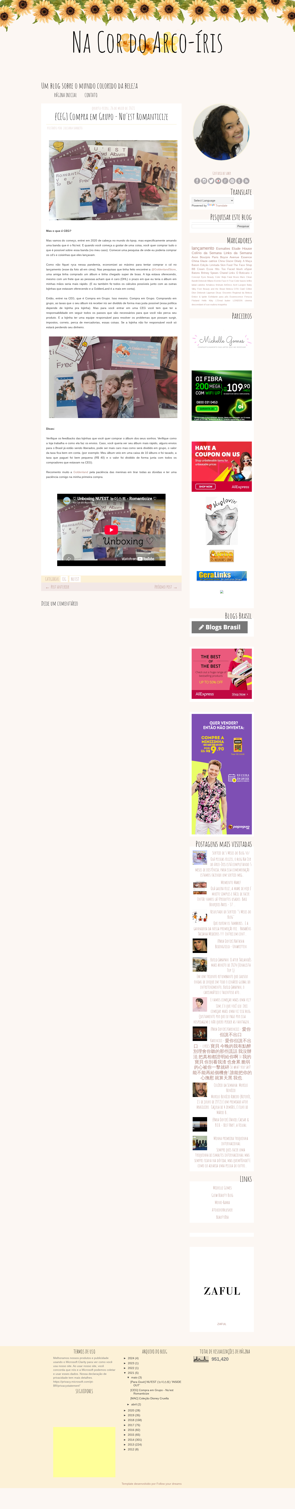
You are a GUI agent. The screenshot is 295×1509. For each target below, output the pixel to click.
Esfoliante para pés (218, 296)
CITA (236, 289)
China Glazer (225, 261)
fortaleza (210, 285)
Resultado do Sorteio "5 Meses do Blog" (231, 914)
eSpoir (248, 269)
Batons (196, 273)
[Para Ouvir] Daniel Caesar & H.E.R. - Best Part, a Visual (231, 1122)
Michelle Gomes (222, 1187)
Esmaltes (223, 248)
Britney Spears (210, 273)
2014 (131, 1439)
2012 (131, 1449)
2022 (131, 1368)
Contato (91, 95)
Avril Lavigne (239, 285)
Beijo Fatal (227, 277)
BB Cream (198, 269)
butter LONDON (233, 300)
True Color (234, 281)
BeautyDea (222, 1217)
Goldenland (80, 472)
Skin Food (226, 265)
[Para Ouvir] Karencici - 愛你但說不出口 (231, 1031)
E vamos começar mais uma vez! (231, 999)
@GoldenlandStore (164, 269)
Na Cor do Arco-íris (147, 41)
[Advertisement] (84, 1452)
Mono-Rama (222, 1202)
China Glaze (200, 261)
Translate (221, 205)
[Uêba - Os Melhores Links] (222, 561)
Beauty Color (213, 277)
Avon (195, 257)
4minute (219, 285)
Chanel (224, 273)
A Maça (247, 261)
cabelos (201, 285)
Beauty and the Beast (214, 289)
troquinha (222, 304)
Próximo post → (166, 587)
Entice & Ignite (199, 296)
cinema (248, 300)
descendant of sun (201, 304)
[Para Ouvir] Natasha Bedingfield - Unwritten (231, 943)
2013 (131, 1444)
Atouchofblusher (222, 1210)
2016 (131, 1429)
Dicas (218, 292)
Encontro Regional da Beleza (237, 292)
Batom (195, 265)
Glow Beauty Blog (222, 1195)
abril (134, 1404)
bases (243, 281)
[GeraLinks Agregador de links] (222, 580)
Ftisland (195, 300)
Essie (209, 269)
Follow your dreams (169, 1483)
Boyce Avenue (229, 257)
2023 (131, 1363)
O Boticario (243, 273)
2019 (131, 1415)
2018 (131, 1420)
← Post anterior (57, 587)
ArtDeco (228, 285)
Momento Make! (231, 882)
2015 (131, 1434)
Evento (217, 281)
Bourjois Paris (209, 257)
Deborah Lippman (206, 292)
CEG (64, 579)
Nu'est (75, 579)
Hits (217, 269)
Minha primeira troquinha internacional (231, 1141)
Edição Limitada (209, 265)
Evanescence (236, 296)
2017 (131, 1425)
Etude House (242, 248)
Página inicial (65, 95)
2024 (131, 1358)
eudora (213, 304)
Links (232, 273)
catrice (213, 261)
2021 (131, 1372)
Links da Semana (238, 253)
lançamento (203, 248)
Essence (246, 257)
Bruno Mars (239, 277)
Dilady (238, 261)
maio (134, 1377)
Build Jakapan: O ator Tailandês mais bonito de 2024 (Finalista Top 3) (230, 965)
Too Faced (228, 269)
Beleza (229, 289)
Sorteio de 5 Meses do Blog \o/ (230, 853)
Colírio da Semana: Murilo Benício (231, 1087)
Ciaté (242, 289)
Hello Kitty (207, 300)
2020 (131, 1410)
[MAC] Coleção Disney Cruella (149, 1398)
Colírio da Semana (207, 253)
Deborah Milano (206, 281)
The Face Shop (242, 265)
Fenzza (248, 296)
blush (239, 269)
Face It (225, 281)
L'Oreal (219, 300)
